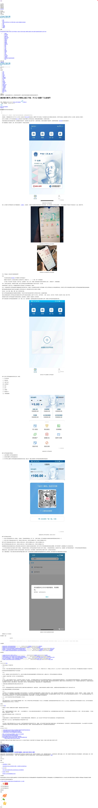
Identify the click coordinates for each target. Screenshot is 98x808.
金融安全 (30, 31)
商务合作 (12, 781)
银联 (7, 740)
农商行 (3, 88)
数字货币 (60, 120)
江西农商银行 (4, 764)
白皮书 (3, 75)
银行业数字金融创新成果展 (37, 31)
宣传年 (3, 25)
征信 (3, 79)
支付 (5, 740)
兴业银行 (35, 655)
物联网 (27, 31)
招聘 (7, 22)
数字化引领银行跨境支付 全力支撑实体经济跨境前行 (11, 736)
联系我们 (5, 781)
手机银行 (4, 82)
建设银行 (19, 102)
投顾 (3, 76)
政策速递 (24, 22)
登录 (1, 0)
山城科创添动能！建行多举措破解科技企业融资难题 (12, 732)
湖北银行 (4, 771)
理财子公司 (4, 84)
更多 (6, 663)
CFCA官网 (22, 781)
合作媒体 (9, 781)
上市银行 (4, 87)
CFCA (3, 80)
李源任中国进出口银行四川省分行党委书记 (12, 738)
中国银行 (4, 77)
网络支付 (16, 31)
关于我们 (2, 781)
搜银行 (3, 27)
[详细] (51, 755)
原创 (3, 22)
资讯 (3, 21)
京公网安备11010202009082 (22, 786)
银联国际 (38, 656)
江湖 (10, 22)
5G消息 (3, 83)
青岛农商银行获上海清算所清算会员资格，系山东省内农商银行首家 (14, 737)
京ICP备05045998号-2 (12, 786)
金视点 (17, 22)
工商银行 (22, 204)
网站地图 (16, 781)
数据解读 (20, 22)
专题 (3, 23)
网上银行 (4, 78)
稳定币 (5, 31)
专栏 (3, 24)
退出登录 (2, 9)
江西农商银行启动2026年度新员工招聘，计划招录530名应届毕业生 (14, 766)
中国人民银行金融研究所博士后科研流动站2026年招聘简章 (13, 769)
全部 (45, 31)
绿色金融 (4, 85)
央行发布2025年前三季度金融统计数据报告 (10, 735)
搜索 (1, 29)
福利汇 (14, 22)
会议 (9, 22)
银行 (3, 92)
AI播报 (3, 26)
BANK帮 (6, 55)
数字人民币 (12, 31)
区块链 (21, 31)
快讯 (5, 22)
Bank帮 (43, 31)
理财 (12, 22)
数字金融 (2, 31)
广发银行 (4, 86)
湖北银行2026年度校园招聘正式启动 (9, 773)
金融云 (24, 31)
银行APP (17, 118)
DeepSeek (5, 35)
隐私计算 (8, 31)
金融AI (19, 31)
